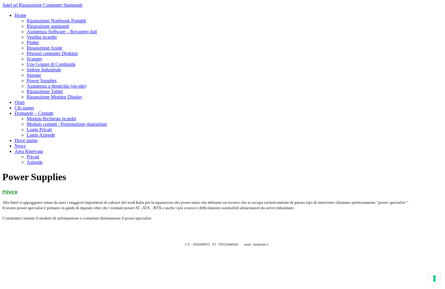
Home (20, 15)
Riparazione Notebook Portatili (56, 20)
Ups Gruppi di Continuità (51, 64)
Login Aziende (41, 135)
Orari (20, 102)
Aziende (35, 162)
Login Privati (39, 129)
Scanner (34, 58)
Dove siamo (26, 140)
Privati (33, 156)
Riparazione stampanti (48, 26)
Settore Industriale (44, 69)
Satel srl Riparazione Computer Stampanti (42, 5)
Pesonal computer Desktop (52, 53)
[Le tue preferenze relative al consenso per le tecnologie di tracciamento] (434, 278)
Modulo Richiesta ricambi (51, 118)
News (20, 145)
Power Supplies (42, 80)
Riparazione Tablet (45, 91)
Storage (34, 75)
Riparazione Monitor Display (54, 96)
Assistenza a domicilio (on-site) (56, 86)
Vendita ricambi (42, 37)
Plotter (33, 42)
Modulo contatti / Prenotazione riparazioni (67, 124)
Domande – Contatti (34, 113)
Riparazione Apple (44, 47)
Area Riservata (29, 151)
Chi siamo (24, 107)
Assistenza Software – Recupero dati (62, 31)
